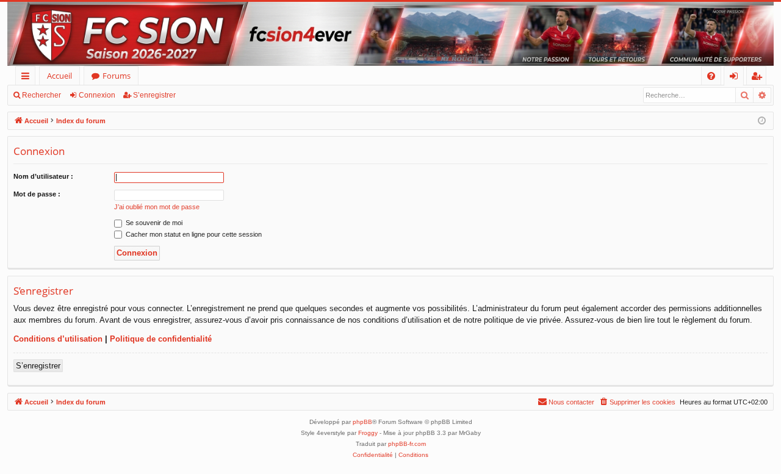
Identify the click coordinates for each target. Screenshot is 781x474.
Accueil (59, 75)
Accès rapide (28, 77)
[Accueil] (390, 34)
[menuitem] (711, 75)
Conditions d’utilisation (58, 338)
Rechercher (41, 95)
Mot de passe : (36, 194)
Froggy (368, 432)
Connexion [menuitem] (736, 77)
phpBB (362, 421)
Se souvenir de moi (153, 222)
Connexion (97, 95)
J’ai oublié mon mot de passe (157, 206)
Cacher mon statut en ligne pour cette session (193, 234)
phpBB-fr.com (407, 443)
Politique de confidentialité (161, 338)
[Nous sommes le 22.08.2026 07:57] (762, 121)
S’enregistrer (154, 95)
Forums (117, 75)
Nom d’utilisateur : (43, 176)
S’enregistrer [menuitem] (759, 77)
